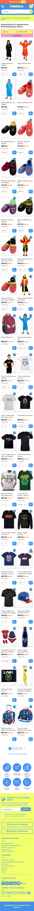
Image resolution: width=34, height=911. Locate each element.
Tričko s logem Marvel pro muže (8, 533)
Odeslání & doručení (8, 847)
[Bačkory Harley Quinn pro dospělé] (9, 167)
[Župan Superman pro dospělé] (9, 89)
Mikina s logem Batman (22, 533)
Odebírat (26, 809)
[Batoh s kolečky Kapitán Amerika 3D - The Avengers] (9, 715)
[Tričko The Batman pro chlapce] (9, 363)
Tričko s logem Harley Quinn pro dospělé (8, 455)
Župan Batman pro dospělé (7, 64)
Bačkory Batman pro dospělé (8, 142)
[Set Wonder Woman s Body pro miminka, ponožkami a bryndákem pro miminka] (9, 636)
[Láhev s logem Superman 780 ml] (25, 636)
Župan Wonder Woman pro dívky (25, 260)
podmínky (16, 816)
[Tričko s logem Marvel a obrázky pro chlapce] (25, 558)
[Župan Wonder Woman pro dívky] (25, 245)
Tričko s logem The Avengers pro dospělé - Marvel (8, 612)
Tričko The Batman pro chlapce (8, 377)
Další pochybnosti (7, 851)
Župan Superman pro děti (24, 338)
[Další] (24, 748)
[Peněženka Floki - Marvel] (9, 676)
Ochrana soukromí (7, 866)
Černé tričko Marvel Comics (24, 455)
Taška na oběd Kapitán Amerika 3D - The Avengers (24, 729)
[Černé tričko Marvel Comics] (25, 441)
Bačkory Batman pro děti (24, 221)
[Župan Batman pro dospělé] (9, 50)
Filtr (7, 32)
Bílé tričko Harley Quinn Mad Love (7, 494)
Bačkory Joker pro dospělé (7, 221)
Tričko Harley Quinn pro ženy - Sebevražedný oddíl (24, 377)
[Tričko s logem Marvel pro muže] (9, 519)
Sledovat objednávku (18, 831)
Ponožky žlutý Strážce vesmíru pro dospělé (24, 690)
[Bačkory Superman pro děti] (25, 167)
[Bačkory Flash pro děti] (25, 89)
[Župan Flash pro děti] (25, 50)
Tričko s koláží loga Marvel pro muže (7, 416)
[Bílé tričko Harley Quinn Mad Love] (9, 480)
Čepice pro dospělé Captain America (23, 612)
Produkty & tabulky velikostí (11, 845)
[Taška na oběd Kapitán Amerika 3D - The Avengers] (25, 715)
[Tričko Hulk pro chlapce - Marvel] (25, 480)
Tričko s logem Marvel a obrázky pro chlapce (24, 573)
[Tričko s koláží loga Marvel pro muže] (9, 402)
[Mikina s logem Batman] (25, 519)
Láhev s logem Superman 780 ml (23, 651)
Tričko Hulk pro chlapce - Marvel (23, 494)
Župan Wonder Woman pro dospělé (25, 299)
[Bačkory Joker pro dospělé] (9, 206)
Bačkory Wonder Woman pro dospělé (7, 299)
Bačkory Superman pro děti (25, 181)
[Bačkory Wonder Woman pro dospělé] (9, 284)
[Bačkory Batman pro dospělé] (9, 128)
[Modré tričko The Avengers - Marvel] (9, 558)
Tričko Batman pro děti (25, 415)
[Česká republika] (3, 884)
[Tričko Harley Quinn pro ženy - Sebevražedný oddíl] (25, 363)
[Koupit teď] (14, 74)
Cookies (4, 868)
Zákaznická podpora (18, 824)
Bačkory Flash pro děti (24, 102)
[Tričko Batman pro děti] (25, 402)
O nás (3, 872)
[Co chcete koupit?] (2, 6)
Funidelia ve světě (7, 860)
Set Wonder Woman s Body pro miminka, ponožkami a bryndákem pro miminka (8, 651)
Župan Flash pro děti (24, 63)
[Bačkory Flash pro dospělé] (25, 128)
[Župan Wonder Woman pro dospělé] (25, 284)
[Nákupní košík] (31, 6)
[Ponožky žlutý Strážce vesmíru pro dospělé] (25, 676)
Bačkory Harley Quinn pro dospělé (8, 181)
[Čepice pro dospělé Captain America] (25, 597)
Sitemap (4, 870)
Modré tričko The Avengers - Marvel (7, 573)
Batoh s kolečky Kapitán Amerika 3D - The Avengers (8, 729)
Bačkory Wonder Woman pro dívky (7, 260)
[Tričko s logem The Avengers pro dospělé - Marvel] (9, 597)
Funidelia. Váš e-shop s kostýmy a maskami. (16, 6)
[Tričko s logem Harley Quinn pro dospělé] (9, 441)
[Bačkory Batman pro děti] (25, 206)
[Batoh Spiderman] (9, 324)
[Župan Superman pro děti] (25, 324)
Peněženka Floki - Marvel (7, 690)
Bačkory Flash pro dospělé (23, 142)
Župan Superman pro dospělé (8, 103)
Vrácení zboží (6, 849)
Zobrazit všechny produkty (17, 754)
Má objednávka (6, 843)
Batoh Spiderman (7, 337)
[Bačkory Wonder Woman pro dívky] (9, 245)
